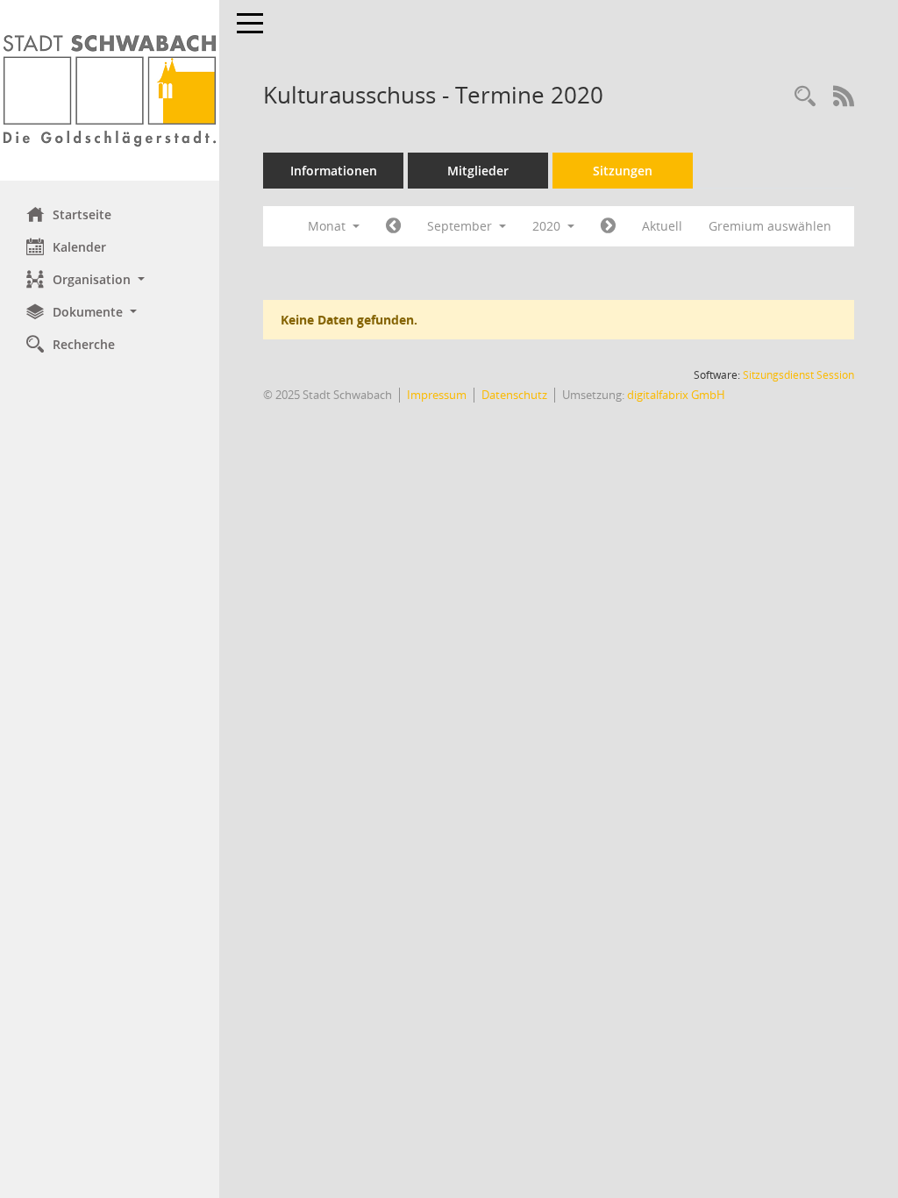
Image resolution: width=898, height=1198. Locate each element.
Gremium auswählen (770, 225)
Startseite (82, 214)
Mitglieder (478, 170)
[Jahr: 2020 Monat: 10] (608, 226)
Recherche (84, 344)
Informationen (333, 170)
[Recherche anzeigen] (805, 96)
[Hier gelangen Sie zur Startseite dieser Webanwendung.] (109, 90)
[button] (109, 279)
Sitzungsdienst (798, 374)
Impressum (437, 395)
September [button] (461, 225)
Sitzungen (622, 170)
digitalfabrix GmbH (676, 395)
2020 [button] (548, 225)
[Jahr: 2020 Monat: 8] (393, 226)
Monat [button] (328, 225)
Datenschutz (514, 395)
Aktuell (662, 225)
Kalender (79, 247)
